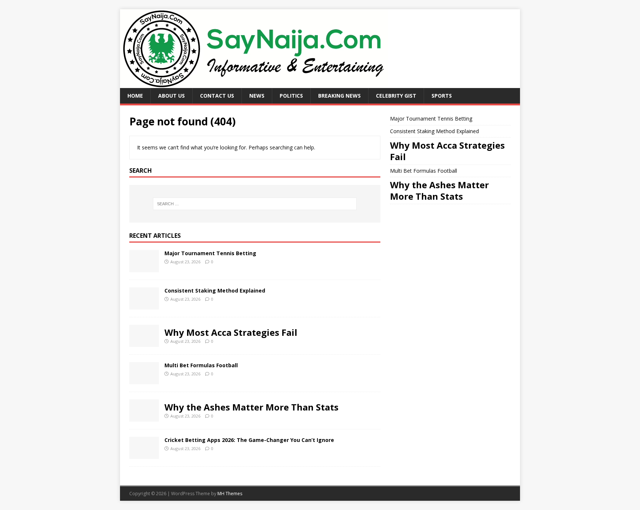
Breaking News (339, 95)
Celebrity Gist (396, 95)
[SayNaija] (254, 83)
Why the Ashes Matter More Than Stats (251, 407)
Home (135, 95)
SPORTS (441, 95)
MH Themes (229, 493)
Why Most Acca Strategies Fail (230, 332)
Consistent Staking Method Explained (214, 290)
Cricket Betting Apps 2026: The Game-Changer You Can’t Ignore (249, 439)
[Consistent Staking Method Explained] (144, 304)
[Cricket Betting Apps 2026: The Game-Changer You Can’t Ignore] (144, 454)
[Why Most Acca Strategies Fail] (144, 342)
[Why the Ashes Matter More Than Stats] (144, 417)
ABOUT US (171, 95)
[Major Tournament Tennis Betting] (144, 267)
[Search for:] (255, 203)
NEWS (256, 95)
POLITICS (291, 95)
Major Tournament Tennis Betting (210, 253)
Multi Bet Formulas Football (201, 365)
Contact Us (217, 95)
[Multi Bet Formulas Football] (144, 379)
